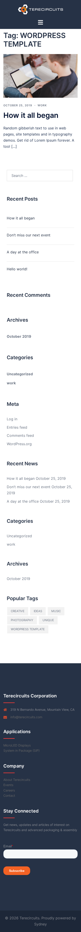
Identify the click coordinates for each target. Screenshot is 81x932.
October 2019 (19, 336)
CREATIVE (18, 611)
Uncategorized (20, 374)
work (42, 105)
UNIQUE (48, 620)
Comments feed (20, 435)
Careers (9, 790)
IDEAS (38, 611)
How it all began (30, 115)
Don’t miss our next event (28, 235)
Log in (12, 419)
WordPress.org (19, 444)
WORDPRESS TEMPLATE (28, 629)
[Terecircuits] (40, 9)
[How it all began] (40, 75)
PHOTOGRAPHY (22, 620)
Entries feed (17, 427)
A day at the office (23, 252)
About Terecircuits (16, 780)
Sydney (40, 924)
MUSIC (56, 611)
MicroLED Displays (17, 745)
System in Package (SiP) (21, 750)
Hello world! (17, 269)
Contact (9, 795)
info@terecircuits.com (26, 717)
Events (8, 785)
